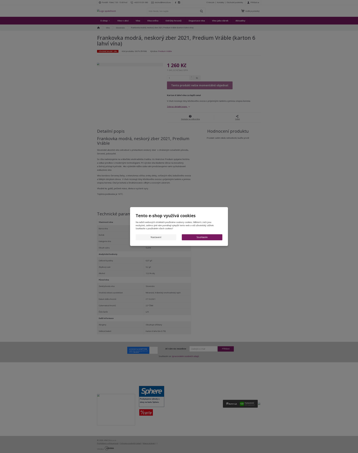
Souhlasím (202, 237)
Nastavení (156, 237)
